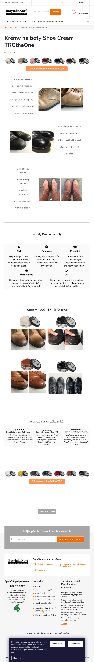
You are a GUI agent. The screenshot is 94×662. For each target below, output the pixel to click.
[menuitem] (16, 21)
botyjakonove (41, 570)
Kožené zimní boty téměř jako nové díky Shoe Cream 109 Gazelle (73, 614)
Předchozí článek (47, 512)
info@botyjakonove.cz (45, 564)
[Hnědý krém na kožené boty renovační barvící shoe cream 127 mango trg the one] (28, 375)
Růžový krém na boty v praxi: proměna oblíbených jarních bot (72, 601)
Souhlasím (75, 644)
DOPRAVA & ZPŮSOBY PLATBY (13, 3)
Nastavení (17, 658)
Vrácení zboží (40, 593)
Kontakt (38, 587)
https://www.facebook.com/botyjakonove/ (74, 565)
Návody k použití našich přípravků (43, 604)
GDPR (12, 544)
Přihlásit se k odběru (70, 539)
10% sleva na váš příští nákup (45, 615)
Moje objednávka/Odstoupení (45, 597)
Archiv (64, 624)
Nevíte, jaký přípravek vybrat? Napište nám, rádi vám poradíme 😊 (45, 610)
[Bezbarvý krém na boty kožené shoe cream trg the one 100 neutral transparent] (28, 332)
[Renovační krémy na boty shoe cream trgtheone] (47, 478)
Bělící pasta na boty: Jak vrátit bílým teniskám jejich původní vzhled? (71, 595)
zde (12, 652)
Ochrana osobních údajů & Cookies (39, 633)
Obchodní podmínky (62, 633)
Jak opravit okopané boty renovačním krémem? (70, 619)
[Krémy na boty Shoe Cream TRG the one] (47, 64)
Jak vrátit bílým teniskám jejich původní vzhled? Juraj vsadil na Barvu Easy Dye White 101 (72, 607)
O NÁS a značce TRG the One (46, 600)
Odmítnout (57, 644)
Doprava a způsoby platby (44, 590)
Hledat (55, 12)
